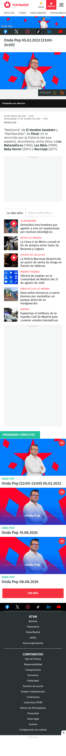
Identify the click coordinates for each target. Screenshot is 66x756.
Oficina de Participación (33, 708)
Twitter (16, 31)
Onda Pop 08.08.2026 (33, 555)
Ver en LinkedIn (48, 607)
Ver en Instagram (28, 607)
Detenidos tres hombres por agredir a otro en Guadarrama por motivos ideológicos (11, 226)
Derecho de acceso (33, 686)
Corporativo (33, 654)
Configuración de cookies (33, 730)
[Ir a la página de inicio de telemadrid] (16, 5)
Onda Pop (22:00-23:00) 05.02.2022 (33, 457)
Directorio (33, 675)
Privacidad (33, 713)
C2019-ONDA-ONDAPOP (33, 22)
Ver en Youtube (59, 607)
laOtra (33, 638)
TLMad (22, 13)
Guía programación (33, 643)
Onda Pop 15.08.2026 (33, 506)
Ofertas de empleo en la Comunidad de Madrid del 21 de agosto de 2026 (11, 277)
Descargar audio (54, 92)
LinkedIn (49, 31)
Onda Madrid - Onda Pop (33, 70)
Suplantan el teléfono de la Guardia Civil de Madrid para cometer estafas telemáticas (11, 315)
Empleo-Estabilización (33, 691)
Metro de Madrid (31, 238)
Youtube (60, 31)
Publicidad (33, 681)
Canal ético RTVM (33, 702)
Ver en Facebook (7, 607)
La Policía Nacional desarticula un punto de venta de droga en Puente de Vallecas (11, 260)
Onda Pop (8, 478)
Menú (61, 5)
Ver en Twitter (17, 607)
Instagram (27, 31)
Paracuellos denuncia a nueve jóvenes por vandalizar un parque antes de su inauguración (11, 294)
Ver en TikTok (38, 607)
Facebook (5, 31)
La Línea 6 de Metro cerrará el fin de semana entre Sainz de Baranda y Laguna (11, 243)
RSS (62, 92)
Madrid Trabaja (30, 272)
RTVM (33, 616)
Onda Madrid (38, 13)
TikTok (38, 31)
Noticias (9, 13)
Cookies (33, 724)
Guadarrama (28, 221)
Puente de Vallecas (32, 255)
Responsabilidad (33, 664)
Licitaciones (33, 697)
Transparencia (33, 670)
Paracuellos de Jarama (34, 289)
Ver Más (33, 593)
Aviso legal (33, 719)
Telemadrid (33, 627)
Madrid (24, 309)
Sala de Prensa (33, 659)
